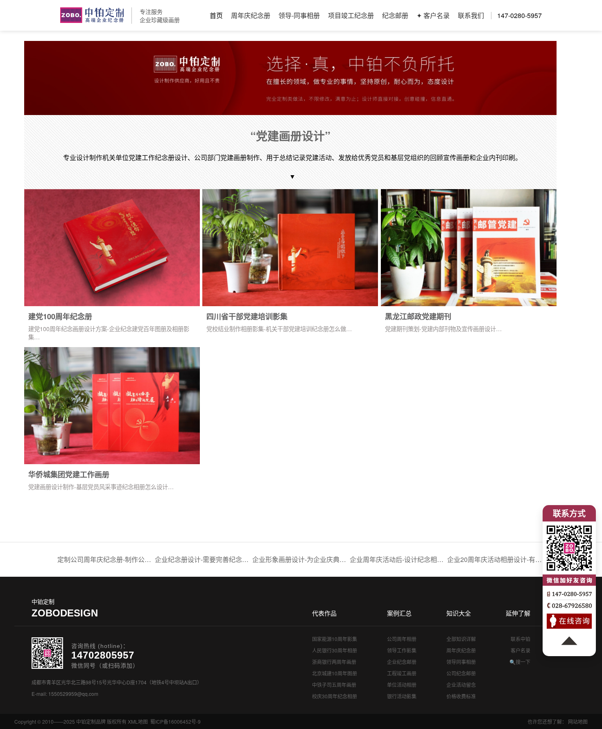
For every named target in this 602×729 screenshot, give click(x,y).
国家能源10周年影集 (334, 638)
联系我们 (471, 15)
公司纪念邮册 (461, 673)
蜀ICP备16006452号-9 (175, 721)
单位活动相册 (401, 684)
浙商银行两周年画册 (334, 661)
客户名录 (520, 650)
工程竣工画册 (401, 673)
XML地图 (138, 721)
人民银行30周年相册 (334, 650)
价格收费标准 (461, 696)
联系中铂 (520, 638)
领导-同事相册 (299, 15)
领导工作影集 (401, 650)
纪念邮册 (395, 15)
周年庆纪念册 (250, 15)
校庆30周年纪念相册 (334, 696)
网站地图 (578, 721)
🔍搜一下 (519, 661)
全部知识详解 (461, 638)
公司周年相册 (401, 638)
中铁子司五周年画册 (334, 684)
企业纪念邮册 (401, 661)
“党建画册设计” (290, 135)
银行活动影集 (401, 696)
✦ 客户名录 (433, 15)
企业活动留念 (461, 684)
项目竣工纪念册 (351, 15)
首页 (216, 15)
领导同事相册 (461, 661)
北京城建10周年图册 (334, 673)
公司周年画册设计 (92, 15)
